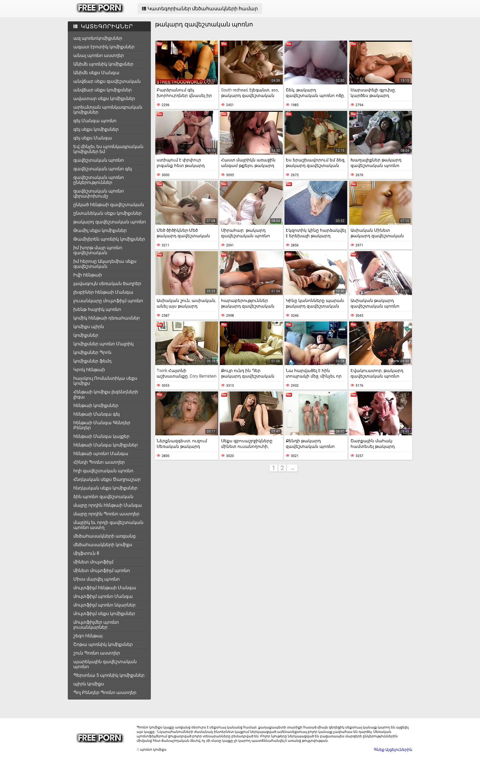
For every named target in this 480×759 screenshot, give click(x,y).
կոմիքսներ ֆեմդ (92, 361)
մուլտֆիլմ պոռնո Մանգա (103, 596)
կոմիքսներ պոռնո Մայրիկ (103, 343)
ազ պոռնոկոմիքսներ (97, 38)
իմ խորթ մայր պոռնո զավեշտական (97, 250)
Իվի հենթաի (87, 275)
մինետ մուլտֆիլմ (93, 562)
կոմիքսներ (85, 335)
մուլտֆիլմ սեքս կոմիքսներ (104, 613)
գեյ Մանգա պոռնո (94, 120)
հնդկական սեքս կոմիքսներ (105, 488)
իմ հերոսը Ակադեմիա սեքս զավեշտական (104, 264)
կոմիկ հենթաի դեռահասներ (106, 318)
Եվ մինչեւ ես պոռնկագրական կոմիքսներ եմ (108, 149)
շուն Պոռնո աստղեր (96, 653)
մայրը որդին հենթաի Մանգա (107, 505)
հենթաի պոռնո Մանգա (100, 453)
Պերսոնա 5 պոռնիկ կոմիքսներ (108, 675)
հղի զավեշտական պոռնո (103, 470)
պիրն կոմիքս (88, 683)
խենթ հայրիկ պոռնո (97, 309)
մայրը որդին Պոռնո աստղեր (106, 513)
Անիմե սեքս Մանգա (96, 72)
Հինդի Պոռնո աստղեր (99, 462)
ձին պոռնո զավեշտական (103, 496)
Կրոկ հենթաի (89, 369)
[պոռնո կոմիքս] (100, 11)
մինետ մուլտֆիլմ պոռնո (101, 570)
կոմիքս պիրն (88, 326)
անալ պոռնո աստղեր (98, 55)
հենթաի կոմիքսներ (95, 405)
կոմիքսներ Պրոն (92, 352)
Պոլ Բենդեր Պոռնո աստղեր (104, 692)
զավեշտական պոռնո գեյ (102, 168)
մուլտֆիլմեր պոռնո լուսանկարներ (96, 625)
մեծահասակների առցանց (104, 536)
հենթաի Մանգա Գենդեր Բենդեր (101, 425)
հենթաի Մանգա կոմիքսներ (105, 445)
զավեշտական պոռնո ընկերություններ (98, 180)
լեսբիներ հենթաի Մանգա (103, 292)
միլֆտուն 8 (86, 553)
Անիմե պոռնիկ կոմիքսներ (103, 64)
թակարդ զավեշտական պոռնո (109, 221)
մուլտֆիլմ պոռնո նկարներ (104, 605)
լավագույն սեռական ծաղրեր (107, 283)
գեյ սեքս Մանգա (92, 138)
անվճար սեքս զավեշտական (107, 81)
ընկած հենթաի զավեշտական (108, 204)
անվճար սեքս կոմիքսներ (102, 90)
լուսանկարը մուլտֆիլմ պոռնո (108, 300)
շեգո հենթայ (87, 635)
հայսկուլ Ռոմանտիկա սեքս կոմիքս (105, 381)
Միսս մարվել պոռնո (96, 579)
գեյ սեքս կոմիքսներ (96, 129)
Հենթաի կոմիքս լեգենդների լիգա (105, 394)
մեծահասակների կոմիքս (102, 544)
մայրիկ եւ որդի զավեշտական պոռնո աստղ (108, 525)
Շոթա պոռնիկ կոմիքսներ (103, 644)
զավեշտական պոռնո (98, 160)
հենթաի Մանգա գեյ (96, 414)
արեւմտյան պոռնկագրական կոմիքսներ (107, 109)
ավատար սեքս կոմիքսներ (104, 98)
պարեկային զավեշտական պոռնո (105, 664)
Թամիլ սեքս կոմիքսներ (100, 230)
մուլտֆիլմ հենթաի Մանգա (104, 587)
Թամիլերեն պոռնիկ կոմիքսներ (109, 239)
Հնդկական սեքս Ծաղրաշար (107, 479)
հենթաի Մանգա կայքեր (101, 436)
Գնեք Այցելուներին (393, 749)
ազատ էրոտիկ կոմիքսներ (103, 46)
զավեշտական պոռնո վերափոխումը (98, 193)
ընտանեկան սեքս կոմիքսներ (107, 213)
